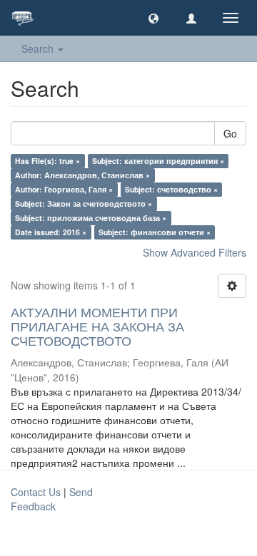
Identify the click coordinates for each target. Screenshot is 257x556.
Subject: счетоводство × (171, 189)
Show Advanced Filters (194, 252)
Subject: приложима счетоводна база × (90, 217)
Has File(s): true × (47, 160)
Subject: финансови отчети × (155, 232)
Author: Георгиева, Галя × (64, 189)
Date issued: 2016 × (50, 232)
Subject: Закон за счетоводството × (83, 203)
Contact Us (36, 492)
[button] (153, 18)
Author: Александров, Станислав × (82, 175)
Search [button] (38, 48)
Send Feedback (52, 499)
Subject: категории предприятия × (158, 160)
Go (230, 133)
